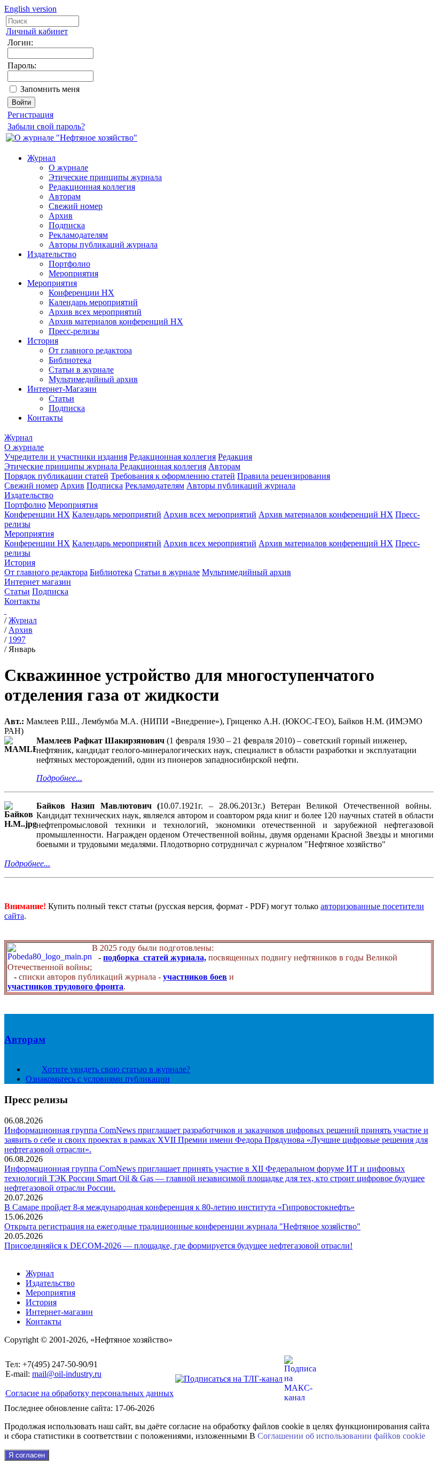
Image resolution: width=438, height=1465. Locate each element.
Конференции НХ (81, 292)
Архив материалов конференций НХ (116, 321)
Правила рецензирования (283, 475)
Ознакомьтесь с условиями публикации (98, 1078)
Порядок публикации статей (56, 475)
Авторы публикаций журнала (103, 244)
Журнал (41, 157)
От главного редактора (90, 350)
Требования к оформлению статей (173, 475)
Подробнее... (59, 777)
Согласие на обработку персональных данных (89, 1393)
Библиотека (70, 360)
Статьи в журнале (81, 369)
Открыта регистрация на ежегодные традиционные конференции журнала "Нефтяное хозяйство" (182, 1226)
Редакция (235, 456)
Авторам (65, 196)
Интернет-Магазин (62, 388)
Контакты (45, 417)
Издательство (51, 254)
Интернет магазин (37, 581)
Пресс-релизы (74, 331)
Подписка (67, 225)
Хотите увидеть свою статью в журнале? (116, 1069)
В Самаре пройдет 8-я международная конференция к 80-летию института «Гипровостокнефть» (179, 1207)
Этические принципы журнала (105, 177)
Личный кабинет (37, 31)
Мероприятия (73, 273)
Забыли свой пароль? (46, 126)
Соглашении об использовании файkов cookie (341, 1435)
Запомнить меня (50, 89)
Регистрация (30, 114)
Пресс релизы (36, 1099)
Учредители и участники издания (65, 456)
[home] (5, 610)
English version (30, 8)
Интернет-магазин (59, 1311)
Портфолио (69, 263)
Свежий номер (76, 206)
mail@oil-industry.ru (66, 1373)
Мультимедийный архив (93, 379)
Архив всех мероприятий (95, 311)
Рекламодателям (78, 234)
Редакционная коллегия (92, 186)
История (42, 340)
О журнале (68, 167)
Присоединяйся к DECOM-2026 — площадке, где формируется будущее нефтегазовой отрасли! (178, 1245)
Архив (61, 215)
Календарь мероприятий (93, 302)
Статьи (61, 398)
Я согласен (27, 1455)
